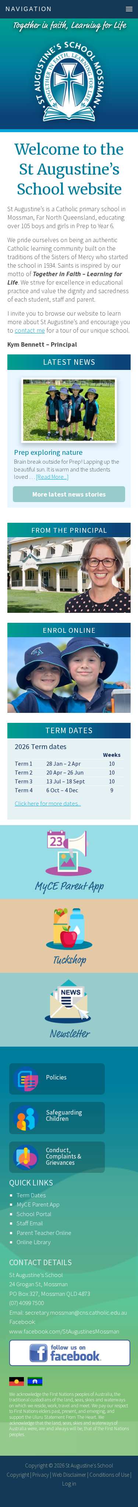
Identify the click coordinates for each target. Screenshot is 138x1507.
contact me (30, 330)
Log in (69, 1483)
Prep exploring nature (48, 452)
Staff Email (30, 1223)
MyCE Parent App (69, 886)
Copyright (18, 1474)
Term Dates (31, 1195)
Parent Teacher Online (44, 1233)
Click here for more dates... (48, 803)
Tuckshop (69, 959)
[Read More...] (52, 476)
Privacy (40, 1474)
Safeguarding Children (64, 1115)
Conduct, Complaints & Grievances (63, 1156)
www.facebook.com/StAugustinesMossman (64, 1331)
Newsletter (69, 1033)
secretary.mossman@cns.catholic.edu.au (76, 1312)
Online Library (33, 1242)
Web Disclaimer (69, 1474)
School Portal (34, 1214)
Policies (56, 1077)
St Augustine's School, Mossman (69, 73)
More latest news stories (69, 494)
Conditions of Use (109, 1474)
